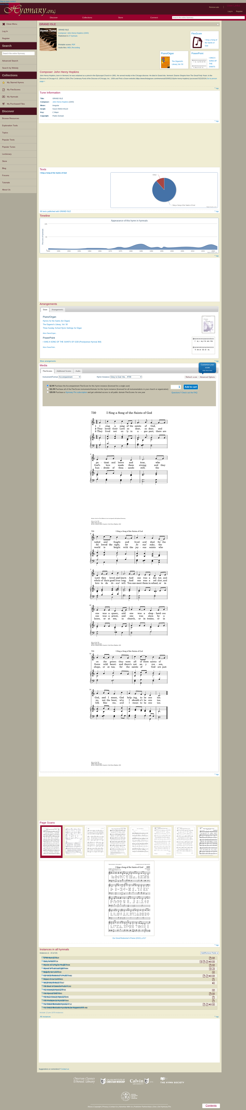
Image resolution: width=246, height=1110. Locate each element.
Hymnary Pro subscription (76, 392)
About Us (6, 190)
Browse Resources (10, 118)
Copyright (97, 1107)
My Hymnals (12, 97)
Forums (5, 175)
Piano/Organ (167, 53)
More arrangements (48, 361)
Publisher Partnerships (143, 1107)
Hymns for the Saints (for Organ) (56, 321)
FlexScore (196, 33)
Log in (230, 11)
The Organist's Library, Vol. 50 (55, 324)
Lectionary (7, 154)
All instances (45, 1017)
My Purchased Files (16, 104)
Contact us (65, 1069)
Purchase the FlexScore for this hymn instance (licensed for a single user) (90, 386)
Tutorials (6, 183)
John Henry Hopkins (60, 102)
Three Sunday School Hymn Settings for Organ (62, 328)
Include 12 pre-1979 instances (51, 1013)
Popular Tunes (8, 147)
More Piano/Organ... (50, 333)
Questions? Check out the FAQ (184, 393)
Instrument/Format (50, 377)
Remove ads (214, 7)
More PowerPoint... (49, 347)
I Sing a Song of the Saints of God (211, 43)
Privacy (105, 1107)
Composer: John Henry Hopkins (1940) (73, 33)
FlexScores (47, 371)
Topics (5, 133)
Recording (76, 48)
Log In (5, 31)
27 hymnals (72, 36)
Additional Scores (64, 371)
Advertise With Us (126, 1107)
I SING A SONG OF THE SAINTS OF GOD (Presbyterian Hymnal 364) (72, 342)
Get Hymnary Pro (164, 1107)
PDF (73, 45)
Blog (4, 168)
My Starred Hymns (15, 82)
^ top (217, 88)
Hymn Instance (103, 377)
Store (120, 17)
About (90, 1107)
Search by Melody (10, 68)
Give (154, 1107)
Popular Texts (8, 140)
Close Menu (11, 24)
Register (239, 11)
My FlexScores (13, 90)
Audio (78, 371)
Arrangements (57, 310)
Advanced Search (10, 61)
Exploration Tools (10, 125)
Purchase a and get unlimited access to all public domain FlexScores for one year (97, 392)
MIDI (69, 48)
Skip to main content (8, 1)
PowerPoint (197, 53)
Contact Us (113, 1107)
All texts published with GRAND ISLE (55, 211)
